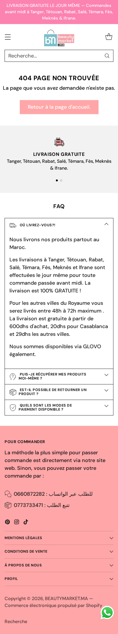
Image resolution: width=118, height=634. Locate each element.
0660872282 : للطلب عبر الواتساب (53, 494)
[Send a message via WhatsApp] (107, 612)
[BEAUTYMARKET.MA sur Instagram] (16, 523)
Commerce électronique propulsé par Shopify (53, 605)
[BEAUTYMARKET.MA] (59, 37)
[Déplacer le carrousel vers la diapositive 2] (61, 180)
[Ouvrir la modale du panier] (109, 37)
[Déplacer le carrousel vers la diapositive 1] (57, 180)
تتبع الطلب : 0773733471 (42, 505)
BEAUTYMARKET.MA (66, 598)
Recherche (16, 621)
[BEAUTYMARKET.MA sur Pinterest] (7, 523)
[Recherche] (107, 56)
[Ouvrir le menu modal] (7, 37)
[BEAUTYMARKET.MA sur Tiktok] (25, 523)
